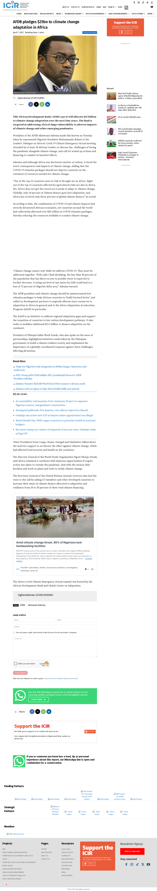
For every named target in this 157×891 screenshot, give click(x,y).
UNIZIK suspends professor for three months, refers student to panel (130, 143)
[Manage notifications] (6, 885)
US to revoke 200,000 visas (129, 117)
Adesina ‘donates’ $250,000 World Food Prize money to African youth (50, 383)
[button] (126, 8)
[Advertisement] (55, 243)
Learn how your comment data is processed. (61, 678)
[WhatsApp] (152, 3)
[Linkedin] (47, 104)
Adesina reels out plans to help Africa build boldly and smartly (47, 389)
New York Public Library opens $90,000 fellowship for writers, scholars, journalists (130, 95)
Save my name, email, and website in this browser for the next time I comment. (46, 632)
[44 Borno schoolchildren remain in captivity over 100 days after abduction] (111, 108)
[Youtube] (152, 7)
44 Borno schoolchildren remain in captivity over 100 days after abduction (130, 107)
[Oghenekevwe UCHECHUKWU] (14, 98)
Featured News (89, 32)
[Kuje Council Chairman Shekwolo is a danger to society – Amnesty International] (111, 155)
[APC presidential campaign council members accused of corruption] (111, 131)
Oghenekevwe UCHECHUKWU (30, 98)
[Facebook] (134, 3)
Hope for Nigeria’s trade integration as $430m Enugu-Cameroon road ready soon (50, 368)
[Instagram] (138, 3)
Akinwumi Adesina (36, 605)
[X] (147, 3)
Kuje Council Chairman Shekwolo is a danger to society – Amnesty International (128, 156)
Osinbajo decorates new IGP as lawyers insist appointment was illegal (54, 415)
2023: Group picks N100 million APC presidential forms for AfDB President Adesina (47, 377)
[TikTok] (143, 3)
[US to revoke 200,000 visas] (111, 119)
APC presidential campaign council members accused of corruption (130, 131)
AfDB (22, 605)
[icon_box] (55, 695)
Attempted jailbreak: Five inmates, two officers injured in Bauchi (52, 410)
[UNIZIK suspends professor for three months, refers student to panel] (111, 143)
